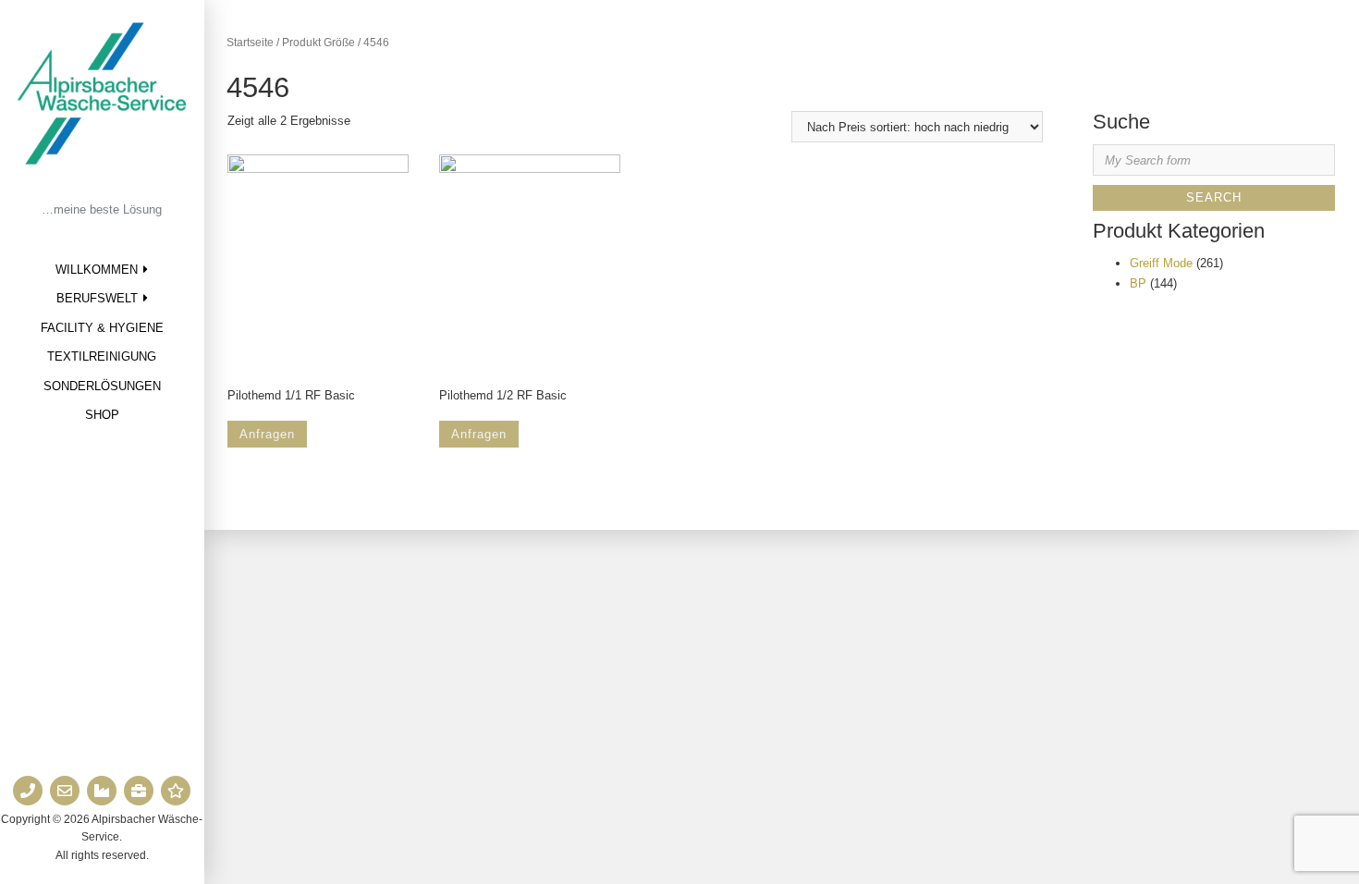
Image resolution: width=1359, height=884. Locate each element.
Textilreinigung (101, 356)
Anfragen (267, 434)
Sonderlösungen (102, 386)
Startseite (250, 42)
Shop (102, 415)
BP (1138, 283)
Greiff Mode (1161, 263)
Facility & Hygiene (102, 328)
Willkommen (96, 269)
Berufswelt (97, 298)
